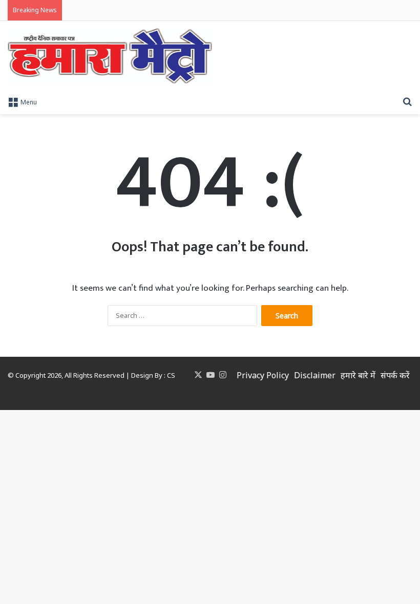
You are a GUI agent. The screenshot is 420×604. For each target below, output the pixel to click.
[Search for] (407, 101)
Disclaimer (314, 375)
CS (171, 375)
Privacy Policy (263, 375)
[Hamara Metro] (110, 56)
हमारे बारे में (358, 375)
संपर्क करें (395, 375)
